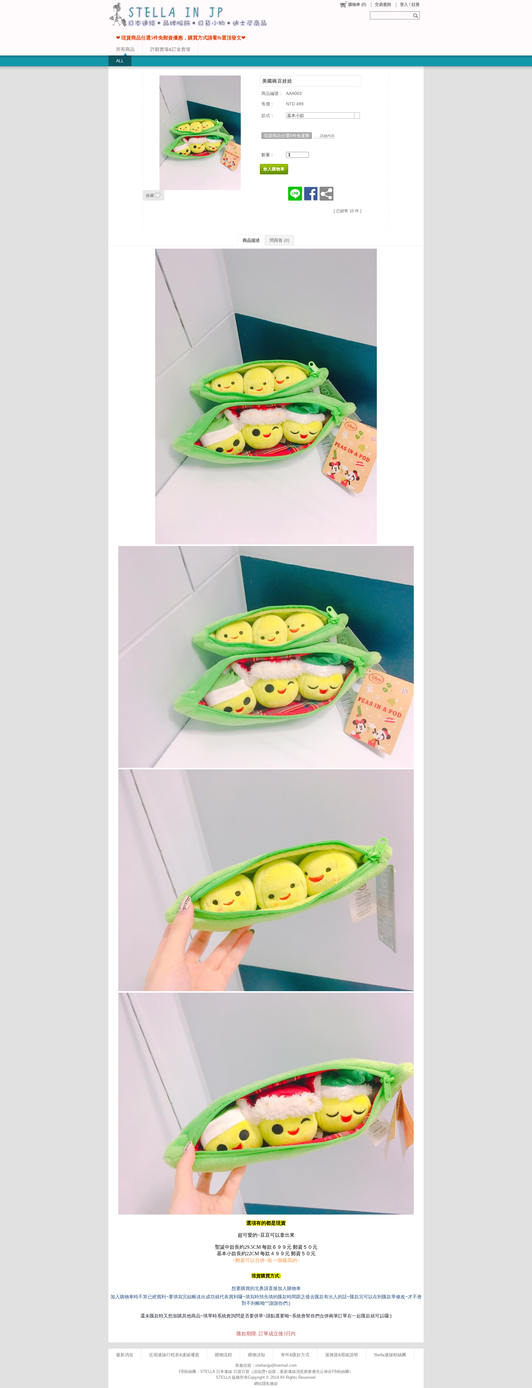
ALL (120, 60)
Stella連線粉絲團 (390, 1354)
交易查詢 (383, 4)
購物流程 (223, 1354)
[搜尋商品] (416, 15)
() (357, 4)
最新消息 (124, 1354)
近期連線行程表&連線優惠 (174, 1354)
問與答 (279, 240)
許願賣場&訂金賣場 (170, 49)
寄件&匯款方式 (295, 1354)
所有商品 (125, 49)
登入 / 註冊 (410, 4)
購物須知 (256, 1354)
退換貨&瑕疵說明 (341, 1354)
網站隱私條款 (266, 1383)
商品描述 (251, 240)
